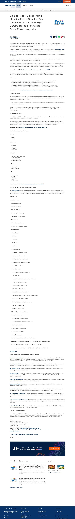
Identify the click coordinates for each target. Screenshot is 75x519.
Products (25, 5)
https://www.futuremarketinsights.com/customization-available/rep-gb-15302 (37, 90)
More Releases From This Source (16, 487)
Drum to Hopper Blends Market (16, 358)
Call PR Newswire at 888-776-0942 (11, 511)
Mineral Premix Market (15, 368)
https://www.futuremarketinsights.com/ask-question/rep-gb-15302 (33, 127)
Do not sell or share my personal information (61, 516)
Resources (7, 1)
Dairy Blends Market (14, 373)
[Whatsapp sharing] (59, 37)
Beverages (59, 470)
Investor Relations (13, 1)
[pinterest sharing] (62, 37)
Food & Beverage (15, 190)
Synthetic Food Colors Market (16, 405)
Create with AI (23, 514)
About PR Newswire (42, 511)
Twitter (15, 431)
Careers (39, 514)
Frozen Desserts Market (15, 384)
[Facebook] (6, 517)
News (18, 5)
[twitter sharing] (54, 37)
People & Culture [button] (52, 10)
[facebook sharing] (51, 37)
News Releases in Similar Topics (54, 472)
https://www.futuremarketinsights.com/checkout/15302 (32, 184)
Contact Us (6, 515)
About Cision (40, 512)
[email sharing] (64, 37)
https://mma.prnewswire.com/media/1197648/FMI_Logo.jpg (25, 434)
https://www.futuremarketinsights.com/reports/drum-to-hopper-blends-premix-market (31, 429)
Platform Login (58, 512)
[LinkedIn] (4, 517)
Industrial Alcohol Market (15, 389)
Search (67, 5)
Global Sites (40, 517)
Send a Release (67, 1)
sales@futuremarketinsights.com (25, 427)
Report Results (24, 516)
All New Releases (59, 511)
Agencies (24, 1)
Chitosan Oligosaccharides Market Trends (19, 399)
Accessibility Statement (42, 515)
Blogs (18, 431)
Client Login (60, 1)
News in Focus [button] (8, 10)
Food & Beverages (51, 470)
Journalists (19, 1)
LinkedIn (11, 431)
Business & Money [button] (16, 10)
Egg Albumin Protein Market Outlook (17, 393)
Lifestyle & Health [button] (32, 10)
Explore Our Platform (25, 511)
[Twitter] (7, 517)
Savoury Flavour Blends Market (16, 379)
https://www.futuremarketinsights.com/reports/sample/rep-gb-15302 (35, 69)
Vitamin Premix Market (15, 364)
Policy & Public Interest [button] (42, 10)
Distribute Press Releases (26, 515)
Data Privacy (58, 514)
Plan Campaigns (24, 512)
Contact (31, 5)
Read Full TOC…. (13, 351)
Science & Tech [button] (24, 10)
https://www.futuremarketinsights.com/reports (30, 428)
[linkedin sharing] (56, 37)
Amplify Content (24, 517)
